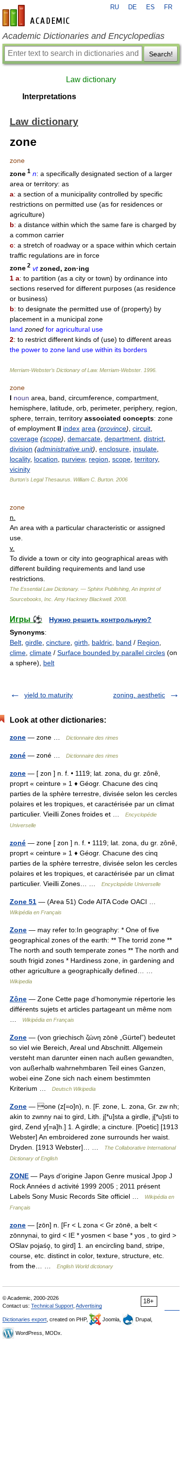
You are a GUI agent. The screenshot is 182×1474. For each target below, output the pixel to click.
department (122, 439)
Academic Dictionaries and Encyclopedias (83, 36)
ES (150, 7)
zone (18, 737)
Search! (161, 54)
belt (48, 663)
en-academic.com (37, 15)
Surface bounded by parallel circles (111, 653)
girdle (33, 642)
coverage (24, 439)
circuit (141, 428)
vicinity (20, 469)
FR (168, 7)
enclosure (114, 449)
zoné (18, 755)
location (46, 459)
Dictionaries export (24, 1319)
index (71, 428)
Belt (15, 642)
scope (52, 439)
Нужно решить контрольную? (100, 619)
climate (40, 653)
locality (20, 459)
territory (146, 459)
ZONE (19, 1176)
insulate (145, 449)
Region (148, 642)
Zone (18, 930)
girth (81, 642)
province (113, 428)
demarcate (83, 439)
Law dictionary (91, 79)
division (21, 449)
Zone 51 (23, 902)
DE (132, 7)
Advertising (89, 1306)
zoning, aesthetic (139, 695)
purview (73, 459)
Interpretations (49, 96)
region (98, 459)
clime (18, 653)
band (124, 642)
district (154, 439)
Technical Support (52, 1306)
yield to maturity (48, 695)
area (89, 428)
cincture (58, 642)
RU (114, 7)
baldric (102, 642)
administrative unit (65, 449)
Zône (18, 999)
